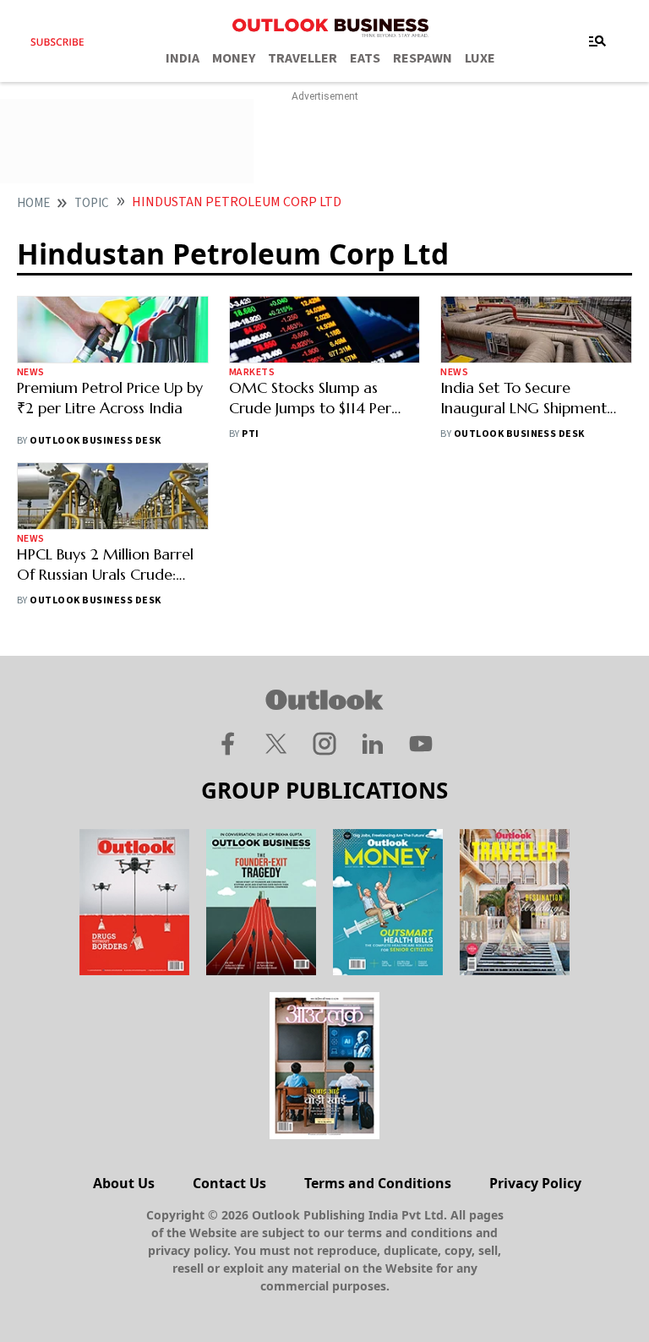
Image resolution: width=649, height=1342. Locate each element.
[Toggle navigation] (597, 41)
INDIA (182, 58)
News (31, 372)
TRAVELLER (302, 58)
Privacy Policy (535, 1183)
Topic (91, 203)
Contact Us (229, 1183)
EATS (365, 58)
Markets (252, 372)
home (33, 203)
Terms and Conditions (377, 1183)
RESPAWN (422, 58)
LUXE (480, 58)
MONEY (233, 58)
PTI (250, 434)
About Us (124, 1183)
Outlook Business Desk (95, 441)
